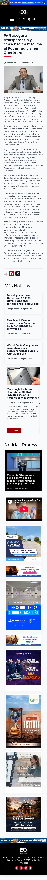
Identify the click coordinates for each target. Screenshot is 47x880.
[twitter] (24, 19)
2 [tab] (25, 790)
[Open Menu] (12, 19)
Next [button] (44, 2)
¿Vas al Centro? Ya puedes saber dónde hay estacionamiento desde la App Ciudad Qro (22, 349)
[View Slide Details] (23, 769)
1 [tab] (22, 790)
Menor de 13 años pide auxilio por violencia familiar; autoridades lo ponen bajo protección (21, 479)
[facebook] (19, 19)
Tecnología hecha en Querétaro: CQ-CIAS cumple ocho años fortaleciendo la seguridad (23, 299)
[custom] (29, 19)
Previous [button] (2, 2)
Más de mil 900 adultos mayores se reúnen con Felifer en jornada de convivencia (21, 324)
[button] (7, 471)
